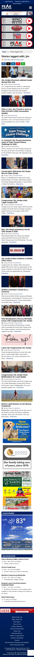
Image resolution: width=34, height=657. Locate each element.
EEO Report (17, 622)
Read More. (27, 93)
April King (17, 84)
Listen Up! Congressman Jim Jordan (16, 348)
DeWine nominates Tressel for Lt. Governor (14, 291)
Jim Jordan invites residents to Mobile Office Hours (16, 259)
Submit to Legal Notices (22, 1)
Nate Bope (16, 146)
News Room (19, 175)
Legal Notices (9, 1)
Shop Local (17, 631)
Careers (17, 640)
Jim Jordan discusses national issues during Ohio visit (16, 81)
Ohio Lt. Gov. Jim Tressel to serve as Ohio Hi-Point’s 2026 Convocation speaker (16, 111)
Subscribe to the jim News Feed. (14, 60)
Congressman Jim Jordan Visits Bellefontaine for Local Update (14, 376)
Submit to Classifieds (17, 638)
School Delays (17, 3)
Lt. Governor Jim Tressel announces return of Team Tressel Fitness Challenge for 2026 (16, 142)
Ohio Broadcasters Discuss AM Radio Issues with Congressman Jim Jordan (16, 320)
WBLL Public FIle (17, 619)
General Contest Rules (17, 628)
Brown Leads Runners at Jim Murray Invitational (16, 405)
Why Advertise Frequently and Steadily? (17, 642)
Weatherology (27, 654)
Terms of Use (17, 624)
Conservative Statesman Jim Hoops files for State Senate (16, 172)
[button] (30, 7)
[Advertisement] (17, 13)
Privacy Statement (17, 626)
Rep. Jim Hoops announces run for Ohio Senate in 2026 (15, 230)
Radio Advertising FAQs (17, 645)
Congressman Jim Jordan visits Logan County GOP (14, 201)
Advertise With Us (17, 633)
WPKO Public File (17, 617)
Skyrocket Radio (21, 653)
